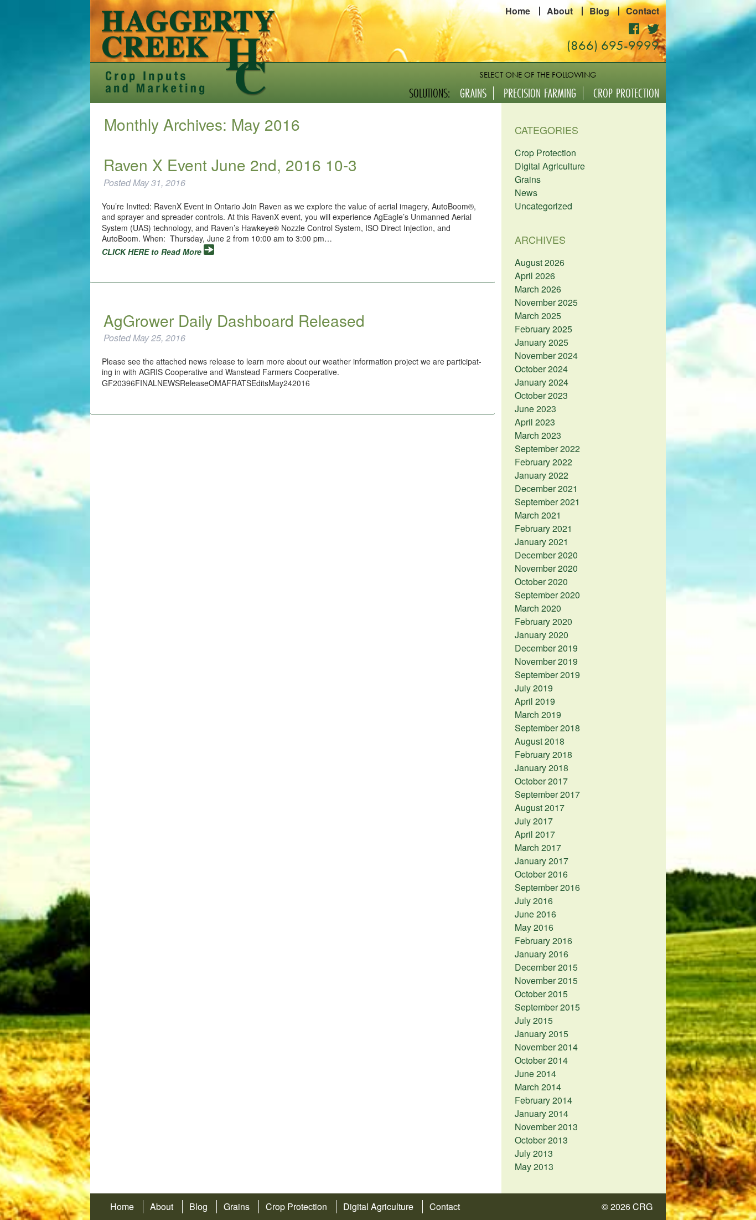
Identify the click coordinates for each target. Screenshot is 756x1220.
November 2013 (546, 1126)
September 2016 (547, 887)
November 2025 (546, 302)
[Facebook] (634, 27)
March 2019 (538, 714)
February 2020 (543, 621)
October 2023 (541, 395)
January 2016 (541, 953)
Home (517, 11)
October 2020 (541, 581)
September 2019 (547, 674)
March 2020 (538, 608)
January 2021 (541, 541)
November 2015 (546, 980)
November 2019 (546, 661)
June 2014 (535, 1073)
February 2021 (543, 528)
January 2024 (541, 382)
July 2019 (534, 687)
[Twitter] (653, 27)
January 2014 (541, 1113)
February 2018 (543, 754)
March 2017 (538, 847)
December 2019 (546, 648)
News (526, 192)
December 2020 (546, 555)
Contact (642, 11)
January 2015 (541, 1033)
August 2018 (540, 741)
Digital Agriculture (550, 166)
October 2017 (541, 781)
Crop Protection (626, 92)
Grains (473, 92)
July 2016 (534, 900)
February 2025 (543, 328)
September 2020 (547, 594)
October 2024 (541, 368)
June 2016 (535, 914)
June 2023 (535, 408)
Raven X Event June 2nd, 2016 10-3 (230, 164)
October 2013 (541, 1140)
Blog (599, 11)
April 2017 (535, 834)
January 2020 (541, 634)
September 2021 (547, 501)
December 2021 (546, 488)
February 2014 (543, 1100)
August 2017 (540, 807)
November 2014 (546, 1046)
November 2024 (546, 355)
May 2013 (534, 1166)
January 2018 (541, 767)
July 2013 (534, 1153)
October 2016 (541, 874)
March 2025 (538, 315)
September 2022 (547, 448)
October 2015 (541, 993)
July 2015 (534, 1020)
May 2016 (534, 927)
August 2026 (540, 262)
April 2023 (535, 422)
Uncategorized (543, 205)
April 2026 (535, 275)
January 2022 (541, 475)
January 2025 (541, 342)
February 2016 (543, 940)
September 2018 (547, 727)
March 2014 (538, 1086)
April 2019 (535, 701)
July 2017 (534, 820)
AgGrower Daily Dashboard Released (234, 320)
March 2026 (538, 289)
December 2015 (546, 967)
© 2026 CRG (627, 1206)
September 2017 (547, 794)
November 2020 (546, 568)
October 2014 (541, 1060)
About (560, 11)
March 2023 (538, 435)
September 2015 (547, 1007)
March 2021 (538, 515)
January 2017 (541, 860)
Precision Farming (540, 92)
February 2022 (543, 461)
